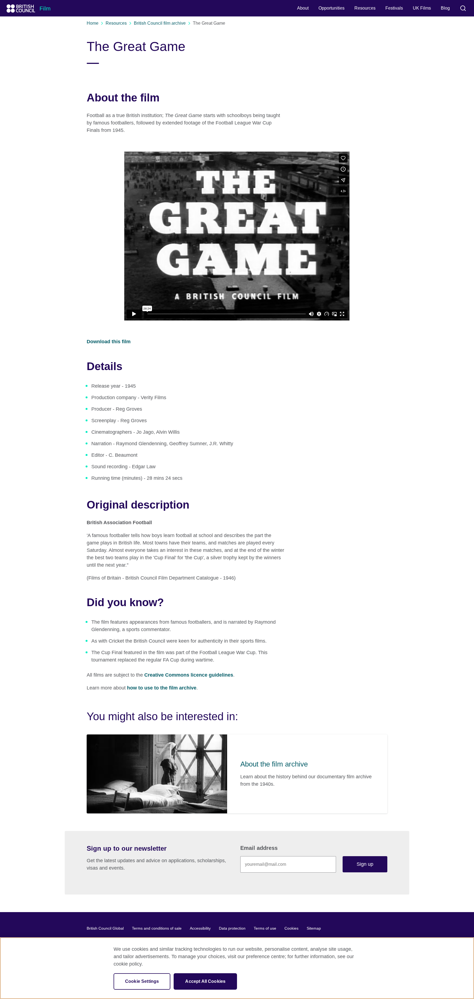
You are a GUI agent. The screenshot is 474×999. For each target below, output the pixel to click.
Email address (259, 848)
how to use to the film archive (161, 688)
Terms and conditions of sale (157, 928)
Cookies (291, 928)
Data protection (232, 928)
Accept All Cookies (205, 981)
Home (92, 23)
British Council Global (105, 928)
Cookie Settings (142, 981)
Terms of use (265, 928)
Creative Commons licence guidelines (188, 675)
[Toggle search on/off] (463, 8)
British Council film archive (160, 23)
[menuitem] (303, 8)
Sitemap (314, 928)
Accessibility (200, 928)
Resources (116, 23)
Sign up (365, 864)
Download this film (109, 341)
